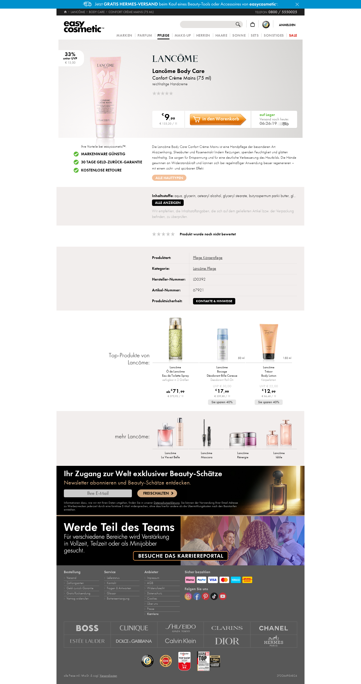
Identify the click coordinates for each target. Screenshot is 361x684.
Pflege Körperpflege (207, 258)
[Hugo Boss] (87, 628)
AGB (150, 583)
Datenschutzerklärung (167, 502)
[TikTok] (214, 596)
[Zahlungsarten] (241, 579)
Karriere (153, 614)
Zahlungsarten (75, 583)
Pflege (163, 36)
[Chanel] (273, 628)
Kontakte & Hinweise (214, 301)
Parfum (145, 35)
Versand (71, 578)
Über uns (152, 604)
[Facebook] (197, 596)
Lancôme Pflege (204, 268)
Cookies (152, 598)
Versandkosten (108, 676)
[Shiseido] (180, 628)
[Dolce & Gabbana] (134, 641)
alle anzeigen (168, 202)
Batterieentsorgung (118, 598)
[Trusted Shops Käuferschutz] (266, 24)
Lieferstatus (113, 578)
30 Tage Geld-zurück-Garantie (111, 162)
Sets (255, 35)
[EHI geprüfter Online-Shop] (166, 661)
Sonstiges (274, 35)
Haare (221, 35)
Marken (124, 35)
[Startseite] (66, 12)
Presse (150, 609)
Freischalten (156, 493)
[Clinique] (134, 628)
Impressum (153, 578)
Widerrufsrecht (156, 588)
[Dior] (227, 641)
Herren (203, 35)
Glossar (111, 593)
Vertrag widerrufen (78, 598)
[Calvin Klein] (180, 641)
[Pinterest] (205, 596)
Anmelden (287, 25)
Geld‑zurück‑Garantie (80, 588)
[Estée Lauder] (87, 641)
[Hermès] (273, 641)
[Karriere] (180, 540)
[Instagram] (188, 596)
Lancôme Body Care (178, 71)
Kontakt (111, 583)
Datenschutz (154, 593)
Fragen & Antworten (119, 588)
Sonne (239, 35)
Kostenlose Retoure (101, 170)
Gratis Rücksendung (78, 593)
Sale (293, 35)
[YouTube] (223, 596)
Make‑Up (183, 35)
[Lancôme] (181, 58)
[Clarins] (227, 628)
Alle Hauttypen (169, 178)
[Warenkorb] (252, 24)
